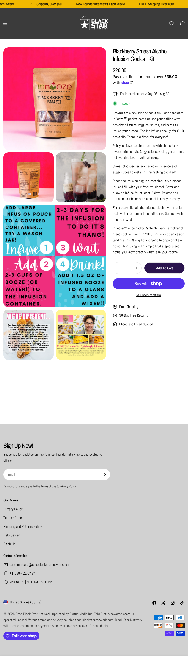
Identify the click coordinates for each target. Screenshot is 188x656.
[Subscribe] (105, 474)
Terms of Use (48, 486)
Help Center (11, 535)
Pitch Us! (9, 544)
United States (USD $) (25, 602)
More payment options (148, 295)
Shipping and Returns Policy (22, 526)
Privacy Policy (12, 509)
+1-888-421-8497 (22, 573)
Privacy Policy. (68, 486)
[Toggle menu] (5, 23)
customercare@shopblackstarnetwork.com (39, 564)
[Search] (171, 23)
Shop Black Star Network (33, 613)
